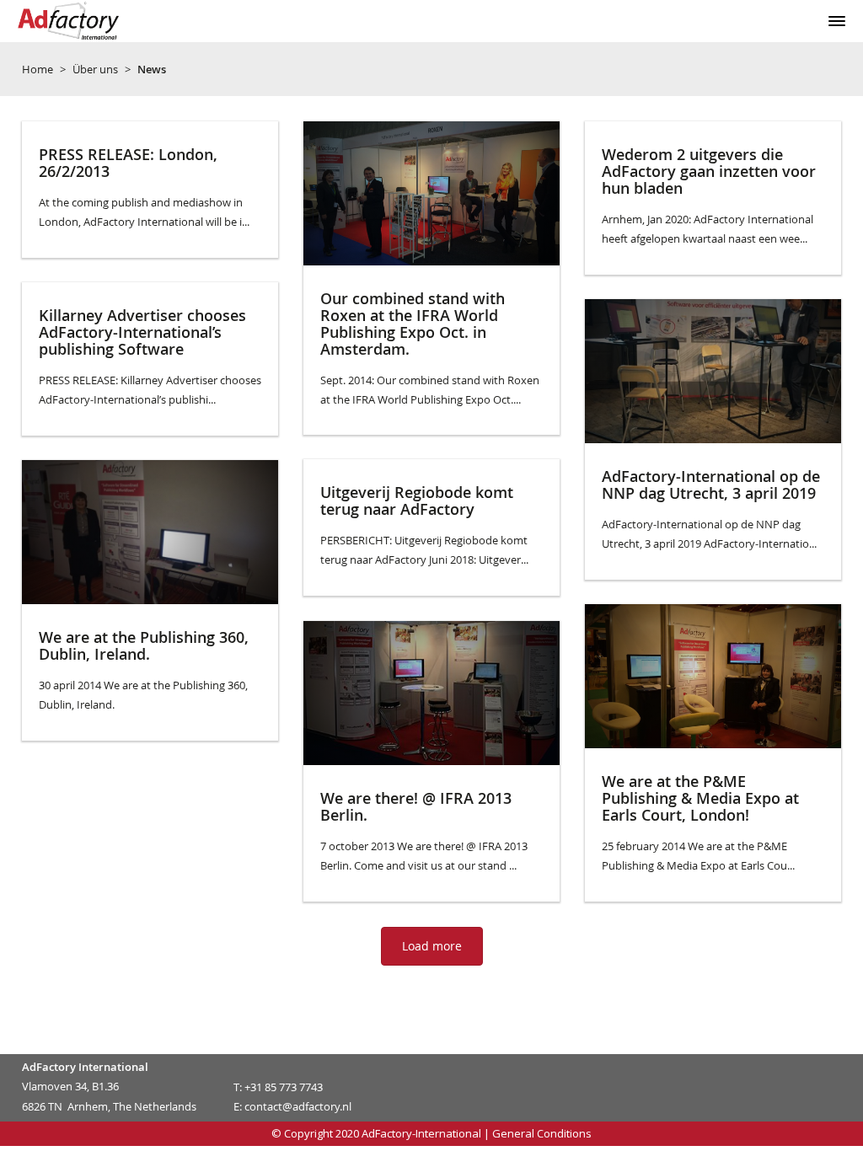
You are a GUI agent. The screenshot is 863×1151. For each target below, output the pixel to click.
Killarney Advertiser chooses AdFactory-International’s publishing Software (142, 332)
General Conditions (542, 1133)
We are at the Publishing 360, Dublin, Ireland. (144, 645)
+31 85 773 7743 (283, 1087)
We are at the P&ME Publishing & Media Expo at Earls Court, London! (700, 798)
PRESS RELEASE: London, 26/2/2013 (128, 162)
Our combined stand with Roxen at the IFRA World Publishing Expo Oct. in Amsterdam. (412, 323)
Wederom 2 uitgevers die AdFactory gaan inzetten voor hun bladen (709, 171)
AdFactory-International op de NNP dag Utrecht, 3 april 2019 (711, 484)
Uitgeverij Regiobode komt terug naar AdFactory (416, 500)
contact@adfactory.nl (297, 1106)
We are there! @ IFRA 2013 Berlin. (416, 806)
